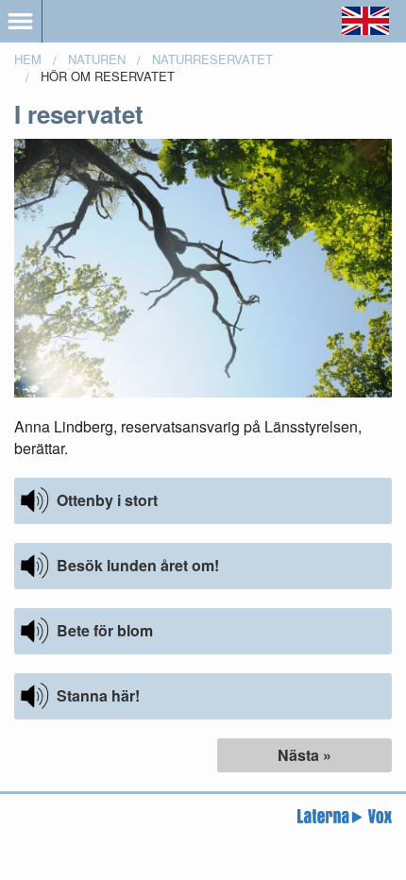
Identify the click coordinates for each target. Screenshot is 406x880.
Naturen (97, 59)
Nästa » (304, 755)
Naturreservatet (212, 59)
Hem (28, 59)
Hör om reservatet (108, 76)
